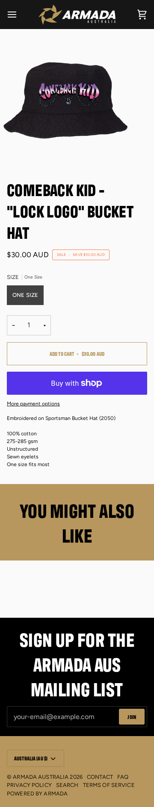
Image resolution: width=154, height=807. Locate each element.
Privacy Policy (29, 785)
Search (67, 785)
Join (131, 716)
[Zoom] (16, 149)
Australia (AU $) (30, 758)
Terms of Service (109, 785)
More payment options (33, 404)
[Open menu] (20, 14)
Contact (100, 777)
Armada (56, 793)
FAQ (122, 777)
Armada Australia (40, 777)
